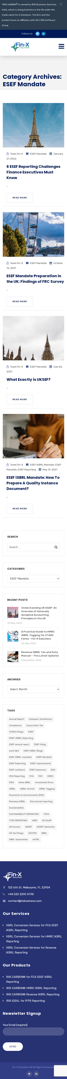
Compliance (15, 725)
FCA (31, 776)
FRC (40, 776)
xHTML (36, 839)
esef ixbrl (14, 750)
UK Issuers (14, 826)
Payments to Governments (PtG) (26, 795)
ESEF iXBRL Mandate (42, 464)
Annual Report (16, 719)
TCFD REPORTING (18, 820)
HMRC (50, 776)
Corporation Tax (34, 725)
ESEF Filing (40, 744)
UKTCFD (32, 833)
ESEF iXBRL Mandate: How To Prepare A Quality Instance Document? (33, 483)
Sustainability (16, 807)
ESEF (31, 731)
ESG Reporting (17, 776)
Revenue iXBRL (17, 801)
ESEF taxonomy (38, 769)
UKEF (34, 820)
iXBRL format (27, 788)
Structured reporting (41, 801)
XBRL (44, 833)
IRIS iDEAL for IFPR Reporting (25, 1000)
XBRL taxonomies (18, 839)
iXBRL (12, 788)
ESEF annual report (19, 744)
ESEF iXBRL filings (33, 750)
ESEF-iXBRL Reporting (21, 738)
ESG (53, 769)
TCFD (46, 814)
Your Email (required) (15, 1025)
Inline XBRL (25, 782)
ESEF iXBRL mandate (20, 757)
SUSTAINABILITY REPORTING (24, 814)
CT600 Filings (16, 731)
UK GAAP (46, 820)
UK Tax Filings (16, 833)
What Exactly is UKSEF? (28, 379)
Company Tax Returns (40, 719)
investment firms (44, 782)
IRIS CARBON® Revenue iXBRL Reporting (32, 994)
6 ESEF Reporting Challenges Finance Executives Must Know (33, 172)
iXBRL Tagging (47, 788)
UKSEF (28, 826)
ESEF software (17, 769)
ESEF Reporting (27, 469)
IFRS (11, 782)
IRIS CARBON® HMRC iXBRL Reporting (31, 988)
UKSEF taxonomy (46, 826)
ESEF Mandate (38, 153)
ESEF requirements (40, 763)
